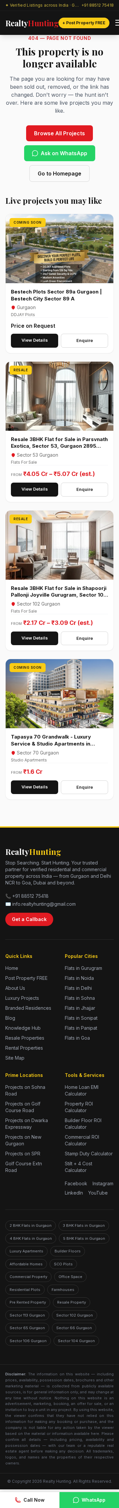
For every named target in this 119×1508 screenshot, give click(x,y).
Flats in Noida (79, 978)
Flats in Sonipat (81, 1018)
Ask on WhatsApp (64, 153)
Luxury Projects (22, 998)
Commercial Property (28, 1276)
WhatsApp (93, 1500)
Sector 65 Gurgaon (27, 1328)
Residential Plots (25, 1289)
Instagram (103, 1183)
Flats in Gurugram (83, 968)
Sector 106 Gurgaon (28, 1340)
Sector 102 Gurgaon (74, 1315)
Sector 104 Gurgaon (76, 1340)
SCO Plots (63, 1264)
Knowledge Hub (23, 1028)
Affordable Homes (26, 1264)
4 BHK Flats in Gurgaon (31, 1238)
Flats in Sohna (80, 998)
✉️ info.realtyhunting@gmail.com (40, 904)
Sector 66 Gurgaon (74, 1328)
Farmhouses (63, 1289)
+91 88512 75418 (97, 5)
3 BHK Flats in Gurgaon (84, 1225)
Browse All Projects (59, 133)
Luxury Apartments (26, 1251)
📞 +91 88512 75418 (27, 896)
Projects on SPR (22, 1153)
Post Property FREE (26, 978)
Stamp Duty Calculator (89, 1153)
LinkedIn (74, 1193)
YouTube (98, 1193)
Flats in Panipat (81, 1028)
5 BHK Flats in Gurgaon (84, 1238)
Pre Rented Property (28, 1302)
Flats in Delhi (78, 988)
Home (11, 968)
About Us (15, 988)
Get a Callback (29, 919)
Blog (10, 1018)
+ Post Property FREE (83, 22)
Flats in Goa (77, 1038)
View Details (34, 340)
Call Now (34, 1500)
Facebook (76, 1183)
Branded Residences (28, 1008)
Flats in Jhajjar (80, 1008)
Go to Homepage (59, 173)
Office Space (70, 1276)
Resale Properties (24, 1038)
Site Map (14, 1058)
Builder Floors (68, 1251)
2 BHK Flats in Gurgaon (31, 1225)
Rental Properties (24, 1048)
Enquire (84, 340)
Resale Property (71, 1302)
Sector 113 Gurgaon (27, 1315)
